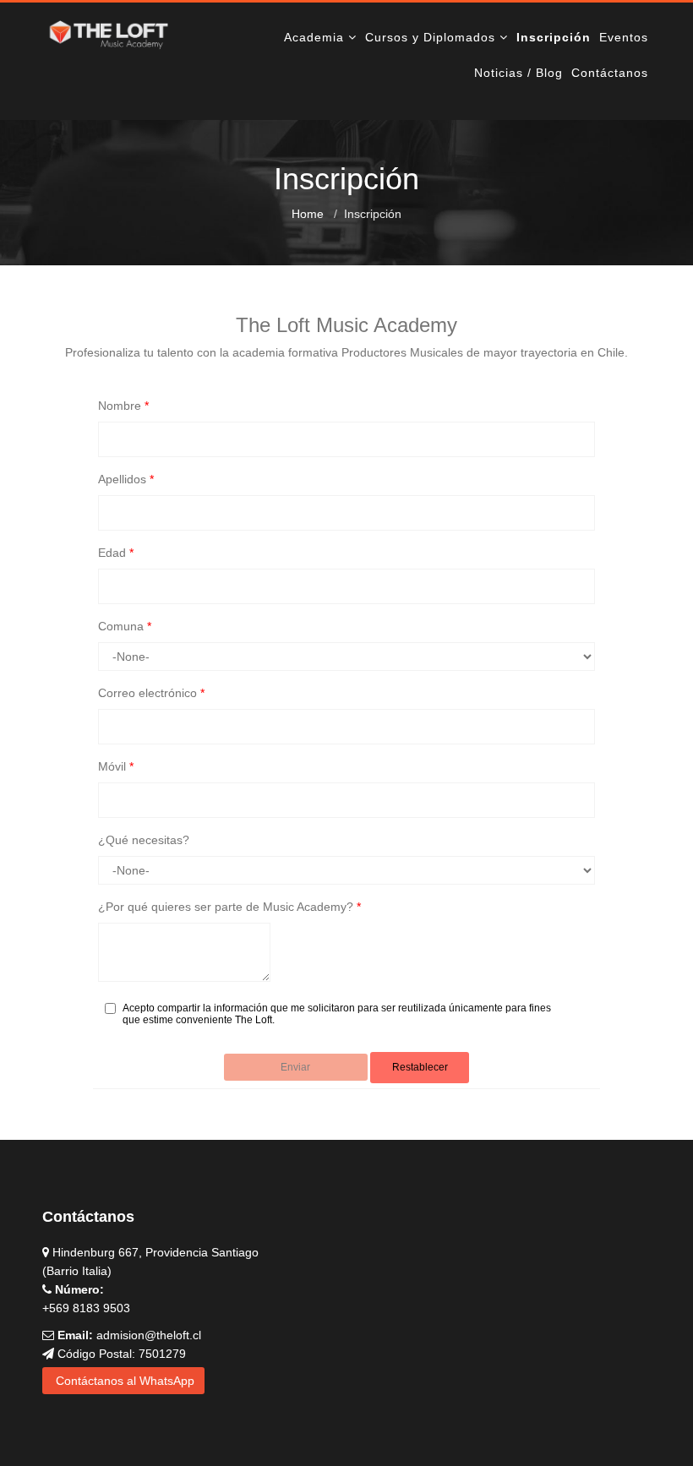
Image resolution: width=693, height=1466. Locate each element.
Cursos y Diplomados (430, 37)
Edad (116, 552)
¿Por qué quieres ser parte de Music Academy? (229, 906)
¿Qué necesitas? (143, 840)
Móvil (116, 766)
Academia (314, 37)
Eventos (623, 37)
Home (308, 214)
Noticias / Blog (518, 72)
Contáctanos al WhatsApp (123, 1380)
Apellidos (126, 479)
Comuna (124, 626)
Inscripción (553, 37)
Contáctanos (609, 72)
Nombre (123, 405)
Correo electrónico (151, 693)
